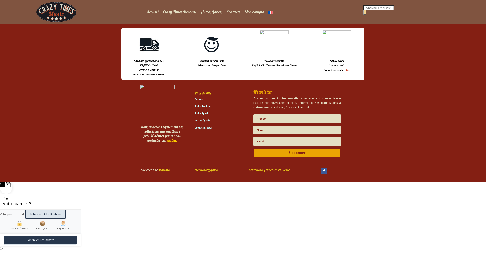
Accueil (152, 12)
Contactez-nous (203, 127)
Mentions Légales (206, 170)
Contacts (233, 12)
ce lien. (172, 140)
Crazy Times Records (179, 12)
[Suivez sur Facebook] (324, 171)
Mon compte (254, 12)
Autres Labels (211, 12)
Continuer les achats (40, 240)
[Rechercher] (364, 12)
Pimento (164, 170)
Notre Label (201, 113)
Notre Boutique (203, 106)
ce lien (347, 70)
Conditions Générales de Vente (269, 170)
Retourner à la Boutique (45, 214)
